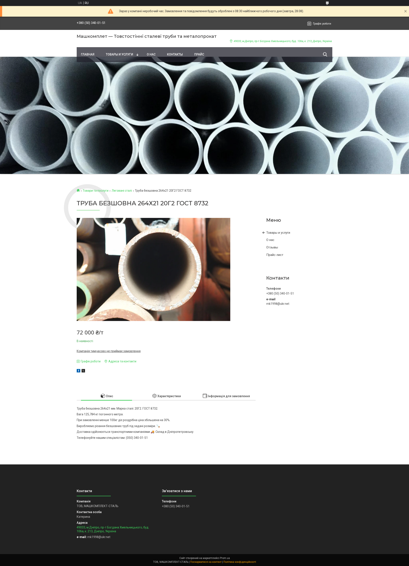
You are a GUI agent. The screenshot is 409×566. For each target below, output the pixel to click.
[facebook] (78, 371)
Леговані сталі (122, 190)
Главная (87, 54)
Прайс (199, 54)
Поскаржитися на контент (206, 561)
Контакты (175, 54)
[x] (83, 371)
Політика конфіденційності (239, 561)
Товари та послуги (95, 190)
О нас (151, 54)
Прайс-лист (274, 255)
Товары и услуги (119, 54)
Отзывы (272, 247)
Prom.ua (225, 558)
